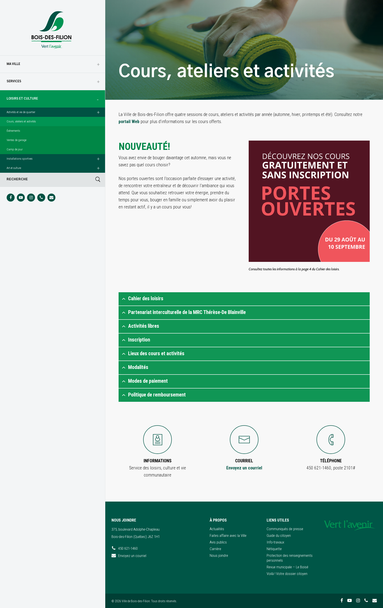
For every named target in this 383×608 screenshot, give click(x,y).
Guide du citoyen (279, 535)
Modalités (138, 367)
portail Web (129, 121)
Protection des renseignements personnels (290, 558)
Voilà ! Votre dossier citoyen (287, 573)
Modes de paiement (148, 381)
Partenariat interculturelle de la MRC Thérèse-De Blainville (187, 312)
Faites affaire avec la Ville (228, 535)
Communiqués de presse (285, 529)
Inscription (139, 340)
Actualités (217, 529)
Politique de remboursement (157, 395)
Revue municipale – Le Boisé (287, 567)
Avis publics (218, 542)
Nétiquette (274, 549)
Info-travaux (275, 542)
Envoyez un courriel (244, 468)
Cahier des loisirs (145, 299)
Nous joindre (219, 555)
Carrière (215, 549)
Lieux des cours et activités (156, 354)
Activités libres (143, 326)
